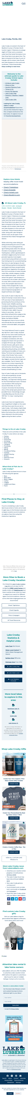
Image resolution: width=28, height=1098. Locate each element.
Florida (9, 208)
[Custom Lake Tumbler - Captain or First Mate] (14, 764)
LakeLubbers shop (16, 916)
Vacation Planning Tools (12, 87)
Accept (10, 1093)
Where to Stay (9, 85)
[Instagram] (12, 1076)
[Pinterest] (16, 1076)
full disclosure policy (16, 1069)
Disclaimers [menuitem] (10, 1082)
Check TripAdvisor (11, 187)
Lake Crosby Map (10, 93)
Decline (18, 1093)
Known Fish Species (11, 91)
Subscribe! (15, 1005)
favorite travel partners (13, 116)
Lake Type (9, 646)
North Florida (17, 208)
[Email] (20, 1076)
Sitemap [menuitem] (18, 1082)
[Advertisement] (14, 22)
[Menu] (24, 4)
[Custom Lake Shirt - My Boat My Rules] (14, 798)
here (15, 571)
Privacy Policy (15, 1009)
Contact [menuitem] (16, 1078)
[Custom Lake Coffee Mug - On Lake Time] (14, 832)
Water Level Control (12, 650)
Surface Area (10, 658)
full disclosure (18, 168)
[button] (8, 898)
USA (13, 206)
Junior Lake (13, 716)
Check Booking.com (12, 195)
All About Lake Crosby (12, 83)
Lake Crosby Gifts (10, 99)
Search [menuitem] (4, 1078)
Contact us (12, 979)
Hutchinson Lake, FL (13, 708)
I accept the (12, 1009)
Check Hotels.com (11, 192)
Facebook (23, 889)
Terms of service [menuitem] (18, 1080)
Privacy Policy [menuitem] (8, 1080)
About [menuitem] (10, 1078)
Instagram (12, 891)
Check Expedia (9, 190)
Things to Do (9, 89)
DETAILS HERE (11, 875)
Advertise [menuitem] (23, 1078)
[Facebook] (8, 1076)
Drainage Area (10, 662)
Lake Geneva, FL (13, 723)
